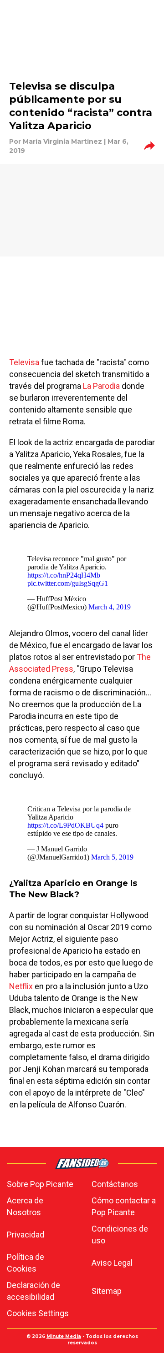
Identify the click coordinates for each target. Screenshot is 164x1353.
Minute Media (63, 1336)
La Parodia (101, 386)
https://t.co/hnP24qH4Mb (63, 575)
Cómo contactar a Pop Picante (124, 1206)
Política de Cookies (25, 1262)
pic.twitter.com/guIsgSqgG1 (67, 583)
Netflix (21, 986)
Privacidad (25, 1234)
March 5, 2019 (112, 857)
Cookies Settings (38, 1313)
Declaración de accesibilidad (33, 1291)
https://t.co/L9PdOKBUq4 (65, 825)
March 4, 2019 (109, 607)
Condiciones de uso (120, 1234)
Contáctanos (115, 1184)
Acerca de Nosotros (25, 1206)
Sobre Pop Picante (40, 1184)
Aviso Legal (112, 1262)
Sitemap (107, 1291)
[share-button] (149, 146)
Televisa (24, 362)
